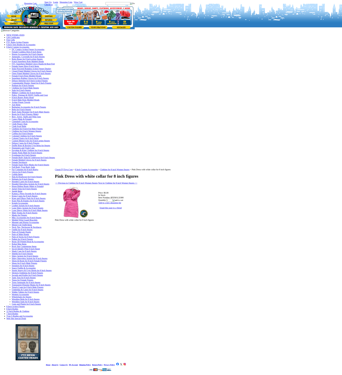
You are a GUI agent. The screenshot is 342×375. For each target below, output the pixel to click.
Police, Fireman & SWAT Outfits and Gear (30, 95)
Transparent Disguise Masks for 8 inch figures (31, 285)
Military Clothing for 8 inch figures (26, 93)
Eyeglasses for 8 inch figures (24, 155)
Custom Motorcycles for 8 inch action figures (31, 141)
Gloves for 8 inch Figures (22, 172)
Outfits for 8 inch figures (22, 229)
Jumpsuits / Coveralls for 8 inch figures (28, 57)
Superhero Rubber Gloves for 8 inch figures (30, 78)
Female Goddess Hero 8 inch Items (26, 52)
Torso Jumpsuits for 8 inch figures (26, 282)
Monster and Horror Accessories (25, 222)
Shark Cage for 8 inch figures (24, 251)
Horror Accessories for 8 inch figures (27, 54)
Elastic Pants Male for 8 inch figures (27, 153)
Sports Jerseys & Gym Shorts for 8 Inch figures (32, 270)
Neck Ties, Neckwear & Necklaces (26, 227)
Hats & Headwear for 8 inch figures (27, 177)
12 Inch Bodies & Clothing (17, 311)
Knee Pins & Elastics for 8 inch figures (28, 201)
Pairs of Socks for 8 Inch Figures (25, 237)
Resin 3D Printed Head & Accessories (28, 241)
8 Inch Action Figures (15, 306)
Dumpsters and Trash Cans (23, 148)
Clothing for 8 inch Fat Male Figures (27, 129)
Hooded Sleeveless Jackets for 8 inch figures (30, 184)
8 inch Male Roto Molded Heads (25, 100)
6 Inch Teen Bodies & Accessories (20, 45)
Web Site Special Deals (16, 318)
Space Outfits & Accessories (24, 268)
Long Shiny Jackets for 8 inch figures (27, 208)
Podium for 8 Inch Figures (23, 85)
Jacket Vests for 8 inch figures (24, 189)
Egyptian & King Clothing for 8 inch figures (30, 150)
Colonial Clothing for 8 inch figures (27, 136)
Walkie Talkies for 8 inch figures (25, 292)
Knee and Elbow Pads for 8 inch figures (29, 198)
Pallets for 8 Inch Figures (22, 239)
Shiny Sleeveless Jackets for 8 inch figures (29, 258)
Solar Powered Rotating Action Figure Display (31, 69)
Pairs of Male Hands (20, 234)
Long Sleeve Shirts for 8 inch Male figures (30, 210)
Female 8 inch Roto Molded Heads (26, 76)
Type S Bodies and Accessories (19, 316)
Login (55, 2)
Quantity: (102, 200)
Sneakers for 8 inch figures (23, 266)
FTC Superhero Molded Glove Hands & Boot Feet (33, 64)
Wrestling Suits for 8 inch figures (25, 302)
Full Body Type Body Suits (23, 167)
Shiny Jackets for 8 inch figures (25, 256)
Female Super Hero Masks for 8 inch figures (30, 165)
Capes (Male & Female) (22, 119)
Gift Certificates (13, 37)
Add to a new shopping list (109, 203)
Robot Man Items (19, 244)
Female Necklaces (19, 162)
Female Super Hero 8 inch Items (25, 66)
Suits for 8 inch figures (21, 90)
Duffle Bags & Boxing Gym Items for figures (31, 145)
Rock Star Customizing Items (24, 246)
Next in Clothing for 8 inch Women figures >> (117, 183)
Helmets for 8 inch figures (23, 179)
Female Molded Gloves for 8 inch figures (29, 160)
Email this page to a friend (111, 208)
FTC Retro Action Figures (17, 42)
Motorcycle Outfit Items (22, 225)
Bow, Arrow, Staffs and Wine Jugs (26, 117)
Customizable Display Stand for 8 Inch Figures (31, 83)
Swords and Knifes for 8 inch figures (27, 275)
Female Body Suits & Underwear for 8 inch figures (33, 157)
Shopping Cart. (30, 3)
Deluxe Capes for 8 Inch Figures (25, 143)
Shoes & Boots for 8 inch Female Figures (29, 261)
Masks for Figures (19, 215)
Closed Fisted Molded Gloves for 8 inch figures (32, 71)
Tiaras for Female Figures (22, 280)
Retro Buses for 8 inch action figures (27, 59)
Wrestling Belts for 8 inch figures (26, 299)
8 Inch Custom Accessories (17, 47)
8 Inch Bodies (12, 309)
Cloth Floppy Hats (19, 124)
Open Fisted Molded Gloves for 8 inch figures (31, 73)
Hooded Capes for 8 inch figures (25, 181)
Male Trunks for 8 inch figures (24, 213)
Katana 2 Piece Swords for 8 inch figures (29, 193)
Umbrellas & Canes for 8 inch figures (27, 290)
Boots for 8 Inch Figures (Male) (25, 114)
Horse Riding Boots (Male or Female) (28, 186)
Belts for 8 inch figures (21, 109)
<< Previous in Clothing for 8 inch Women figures (76, 183)
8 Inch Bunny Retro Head (23, 97)
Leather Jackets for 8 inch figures (26, 205)
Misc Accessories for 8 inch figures (26, 217)
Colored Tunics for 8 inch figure (25, 138)
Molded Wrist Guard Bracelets (24, 220)
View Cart (78, 2)
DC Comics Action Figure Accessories (28, 49)
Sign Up (48, 2)
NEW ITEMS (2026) (15, 35)
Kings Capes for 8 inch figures (25, 196)
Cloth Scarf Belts (19, 126)
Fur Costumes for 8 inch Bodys (25, 169)
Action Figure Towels (21, 102)
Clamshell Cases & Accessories (25, 121)
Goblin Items (17, 174)
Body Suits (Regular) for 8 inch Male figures (30, 112)
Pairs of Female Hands (21, 232)
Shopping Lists (66, 2)
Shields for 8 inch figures (22, 253)
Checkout (48, 4)
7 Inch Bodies (12, 314)
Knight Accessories (20, 203)
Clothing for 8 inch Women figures (26, 131)
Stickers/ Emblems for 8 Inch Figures (27, 273)
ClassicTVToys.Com (64, 169)
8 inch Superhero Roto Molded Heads (28, 61)
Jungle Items (17, 191)
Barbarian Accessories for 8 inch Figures (29, 107)
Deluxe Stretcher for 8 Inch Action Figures (30, 81)
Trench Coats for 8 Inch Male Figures (27, 287)
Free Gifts (10, 40)
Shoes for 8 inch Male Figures (24, 263)
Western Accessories (20, 294)
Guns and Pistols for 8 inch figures (26, 304)
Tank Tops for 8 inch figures (24, 278)
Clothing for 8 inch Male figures (25, 88)
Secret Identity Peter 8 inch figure (26, 249)
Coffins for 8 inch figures (22, 133)
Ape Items (16, 105)
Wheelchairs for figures (21, 297)
